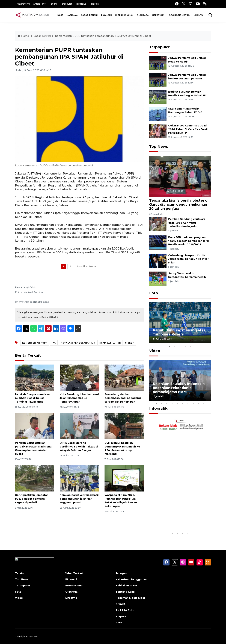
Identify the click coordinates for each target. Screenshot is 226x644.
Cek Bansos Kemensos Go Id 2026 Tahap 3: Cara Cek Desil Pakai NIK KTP (187, 129)
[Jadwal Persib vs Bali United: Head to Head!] (157, 63)
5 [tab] (190, 346)
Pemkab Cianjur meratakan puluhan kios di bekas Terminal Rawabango (33, 398)
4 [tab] (185, 346)
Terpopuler (66, 3)
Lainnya (198, 15)
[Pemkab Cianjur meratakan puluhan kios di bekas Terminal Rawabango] (34, 377)
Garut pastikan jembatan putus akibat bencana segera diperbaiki (32, 498)
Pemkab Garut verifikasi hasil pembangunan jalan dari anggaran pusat (79, 498)
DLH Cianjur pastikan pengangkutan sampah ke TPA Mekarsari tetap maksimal (122, 448)
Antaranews (23, 3)
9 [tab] (198, 403)
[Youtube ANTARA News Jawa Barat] (198, 3)
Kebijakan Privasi (127, 585)
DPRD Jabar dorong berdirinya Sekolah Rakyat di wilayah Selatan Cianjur (79, 446)
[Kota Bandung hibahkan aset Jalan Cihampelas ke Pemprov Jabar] (79, 377)
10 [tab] (204, 403)
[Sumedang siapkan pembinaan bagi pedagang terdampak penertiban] (124, 377)
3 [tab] (180, 346)
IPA (54, 343)
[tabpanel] (180, 322)
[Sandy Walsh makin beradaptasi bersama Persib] (157, 278)
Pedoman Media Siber (130, 597)
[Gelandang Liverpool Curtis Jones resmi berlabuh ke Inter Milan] (157, 260)
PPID (119, 622)
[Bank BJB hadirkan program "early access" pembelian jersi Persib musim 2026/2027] (157, 242)
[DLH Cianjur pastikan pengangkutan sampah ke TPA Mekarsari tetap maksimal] (124, 426)
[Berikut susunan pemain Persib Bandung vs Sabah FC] (157, 96)
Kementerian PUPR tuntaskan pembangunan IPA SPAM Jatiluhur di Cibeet (103, 36)
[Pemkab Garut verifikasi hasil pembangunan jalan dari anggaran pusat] (79, 478)
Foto (153, 293)
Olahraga (142, 15)
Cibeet (129, 343)
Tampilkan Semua (86, 266)
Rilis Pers (94, 3)
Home (59, 15)
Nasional (72, 15)
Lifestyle (158, 15)
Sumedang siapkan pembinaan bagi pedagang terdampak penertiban (123, 398)
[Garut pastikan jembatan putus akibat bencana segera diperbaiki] (34, 478)
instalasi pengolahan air (77, 343)
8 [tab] (193, 403)
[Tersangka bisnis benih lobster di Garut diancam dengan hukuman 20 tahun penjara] (180, 176)
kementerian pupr (34, 343)
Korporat (121, 616)
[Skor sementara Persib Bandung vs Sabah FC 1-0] (157, 113)
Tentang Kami (125, 591)
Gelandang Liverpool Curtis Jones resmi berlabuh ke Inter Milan (188, 259)
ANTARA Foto (125, 610)
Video (154, 351)
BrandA (121, 604)
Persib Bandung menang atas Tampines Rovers (179, 332)
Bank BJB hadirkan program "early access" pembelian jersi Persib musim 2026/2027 (188, 241)
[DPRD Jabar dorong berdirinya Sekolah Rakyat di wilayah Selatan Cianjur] (79, 426)
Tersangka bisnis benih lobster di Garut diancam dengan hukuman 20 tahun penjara (179, 204)
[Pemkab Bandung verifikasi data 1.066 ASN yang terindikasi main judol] (157, 224)
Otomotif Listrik (179, 15)
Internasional (124, 15)
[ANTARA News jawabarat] (32, 15)
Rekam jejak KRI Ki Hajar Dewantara (175, 519)
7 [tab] (188, 403)
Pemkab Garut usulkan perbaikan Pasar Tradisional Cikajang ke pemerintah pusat (33, 448)
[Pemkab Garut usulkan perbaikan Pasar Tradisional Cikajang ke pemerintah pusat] (34, 426)
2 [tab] (175, 346)
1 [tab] (169, 346)
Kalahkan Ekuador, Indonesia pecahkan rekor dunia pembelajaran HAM (179, 388)
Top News (81, 3)
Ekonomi (106, 15)
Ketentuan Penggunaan (132, 579)
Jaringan (121, 573)
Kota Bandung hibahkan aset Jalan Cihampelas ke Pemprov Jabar (79, 398)
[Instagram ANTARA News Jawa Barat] (190, 3)
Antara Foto (39, 3)
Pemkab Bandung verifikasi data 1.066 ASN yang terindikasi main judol (186, 222)
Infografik (158, 408)
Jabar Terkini (89, 15)
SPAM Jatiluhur (110, 343)
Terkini (53, 3)
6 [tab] (183, 403)
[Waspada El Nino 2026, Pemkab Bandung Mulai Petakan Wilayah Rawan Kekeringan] (124, 478)
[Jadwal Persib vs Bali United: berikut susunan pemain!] (157, 80)
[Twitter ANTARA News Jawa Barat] (184, 3)
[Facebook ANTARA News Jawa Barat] (177, 3)
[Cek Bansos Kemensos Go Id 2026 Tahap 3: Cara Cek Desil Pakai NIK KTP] (157, 130)
